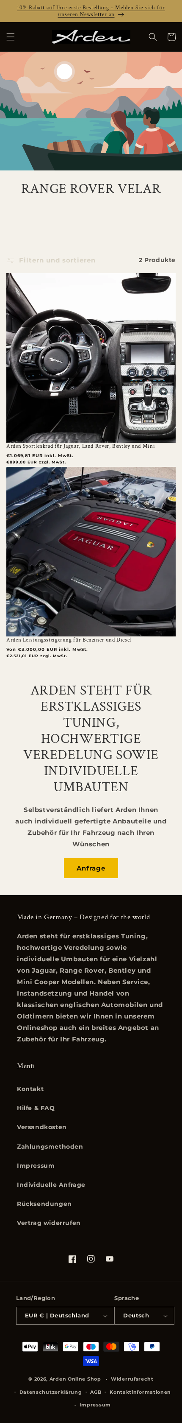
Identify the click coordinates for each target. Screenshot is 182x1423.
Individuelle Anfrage (51, 1185)
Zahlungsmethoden (50, 1146)
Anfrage (91, 868)
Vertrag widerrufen (49, 1223)
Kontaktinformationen (140, 1392)
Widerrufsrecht (132, 1379)
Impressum (36, 1165)
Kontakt (30, 1089)
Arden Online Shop (75, 1379)
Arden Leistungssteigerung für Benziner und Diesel (68, 639)
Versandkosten (42, 1127)
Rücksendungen (44, 1204)
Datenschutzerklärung (50, 1392)
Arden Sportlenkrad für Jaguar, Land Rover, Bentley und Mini (80, 446)
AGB (95, 1392)
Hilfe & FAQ (36, 1108)
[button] (10, 37)
